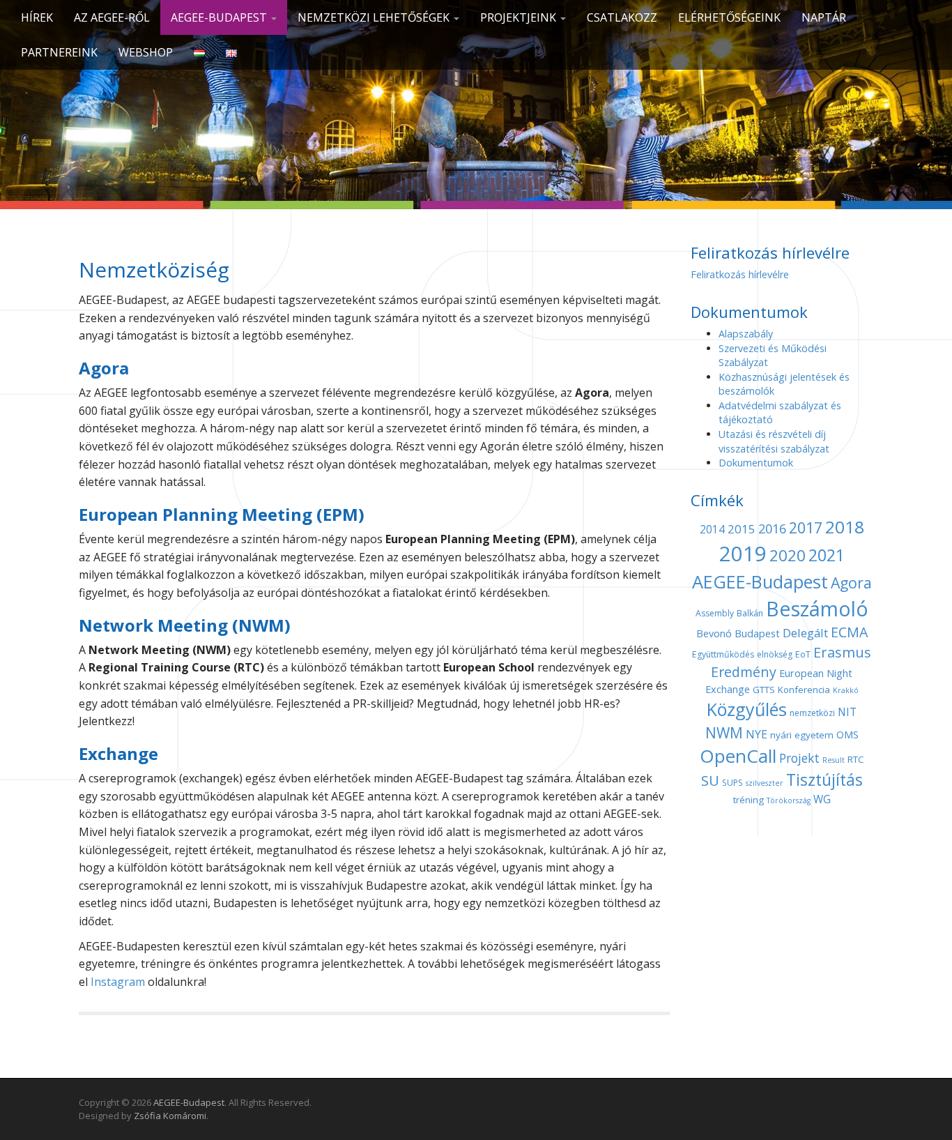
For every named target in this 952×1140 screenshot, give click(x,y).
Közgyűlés (747, 709)
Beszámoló (817, 608)
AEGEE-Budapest (220, 17)
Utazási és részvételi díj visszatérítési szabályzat (774, 441)
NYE (756, 734)
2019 (743, 554)
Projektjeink (519, 17)
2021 (826, 555)
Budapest (757, 633)
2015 (741, 529)
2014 (712, 529)
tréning (748, 799)
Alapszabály (746, 333)
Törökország (789, 800)
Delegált (805, 633)
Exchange (727, 689)
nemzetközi (812, 713)
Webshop (145, 52)
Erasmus (842, 652)
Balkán (750, 613)
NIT (847, 712)
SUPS (732, 783)
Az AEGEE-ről (112, 17)
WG (822, 799)
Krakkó (846, 690)
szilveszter (764, 783)
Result (833, 760)
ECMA (849, 632)
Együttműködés (723, 654)
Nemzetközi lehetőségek (375, 17)
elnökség (774, 654)
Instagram (118, 981)
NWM (724, 733)
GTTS (764, 689)
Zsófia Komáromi (170, 1115)
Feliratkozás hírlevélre (740, 274)
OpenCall (738, 755)
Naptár (823, 17)
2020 (787, 555)
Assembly (715, 613)
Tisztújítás (824, 780)
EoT (803, 654)
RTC (855, 759)
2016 (772, 528)
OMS (847, 734)
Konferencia (804, 689)
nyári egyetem (802, 735)
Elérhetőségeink (729, 17)
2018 (844, 526)
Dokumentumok (756, 462)
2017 (805, 527)
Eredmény (743, 671)
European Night (815, 673)
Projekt (799, 758)
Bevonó (714, 633)
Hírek (37, 17)
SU (710, 780)
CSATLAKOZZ (622, 17)
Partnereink (59, 52)
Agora (851, 582)
